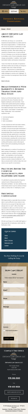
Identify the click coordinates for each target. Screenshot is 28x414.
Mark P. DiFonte (5, 81)
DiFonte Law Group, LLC (13, 406)
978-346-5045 (22, 213)
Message (6, 307)
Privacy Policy (17, 409)
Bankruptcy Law (9, 243)
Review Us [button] (14, 398)
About (6, 238)
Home (6, 235)
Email (5, 290)
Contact (7, 245)
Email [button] (15, 11)
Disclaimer (5, 327)
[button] (4, 11)
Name (5, 282)
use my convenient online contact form (13, 215)
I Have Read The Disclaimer (12, 330)
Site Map (10, 409)
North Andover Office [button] (14, 392)
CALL (24, 11)
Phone (5, 298)
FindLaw (21, 411)
